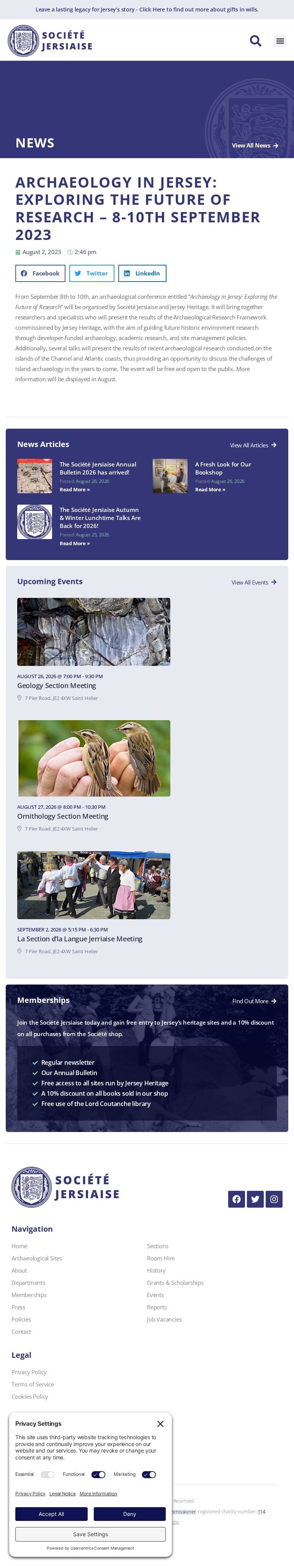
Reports (157, 1307)
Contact (21, 1331)
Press (18, 1307)
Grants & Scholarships (175, 1282)
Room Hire (161, 1258)
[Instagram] (274, 1199)
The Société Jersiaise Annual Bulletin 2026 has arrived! (98, 468)
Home (19, 1246)
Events (155, 1295)
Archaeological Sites (36, 1258)
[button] (280, 41)
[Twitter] (255, 1199)
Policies (21, 1319)
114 (261, 1511)
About (19, 1270)
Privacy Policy (29, 1372)
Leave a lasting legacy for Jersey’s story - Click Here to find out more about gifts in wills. (147, 9)
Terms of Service (32, 1384)
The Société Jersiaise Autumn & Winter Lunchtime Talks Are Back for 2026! (100, 518)
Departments (28, 1282)
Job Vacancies (164, 1319)
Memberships (29, 1295)
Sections (157, 1246)
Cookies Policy (29, 1396)
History (156, 1270)
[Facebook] (236, 1199)
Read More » (75, 489)
